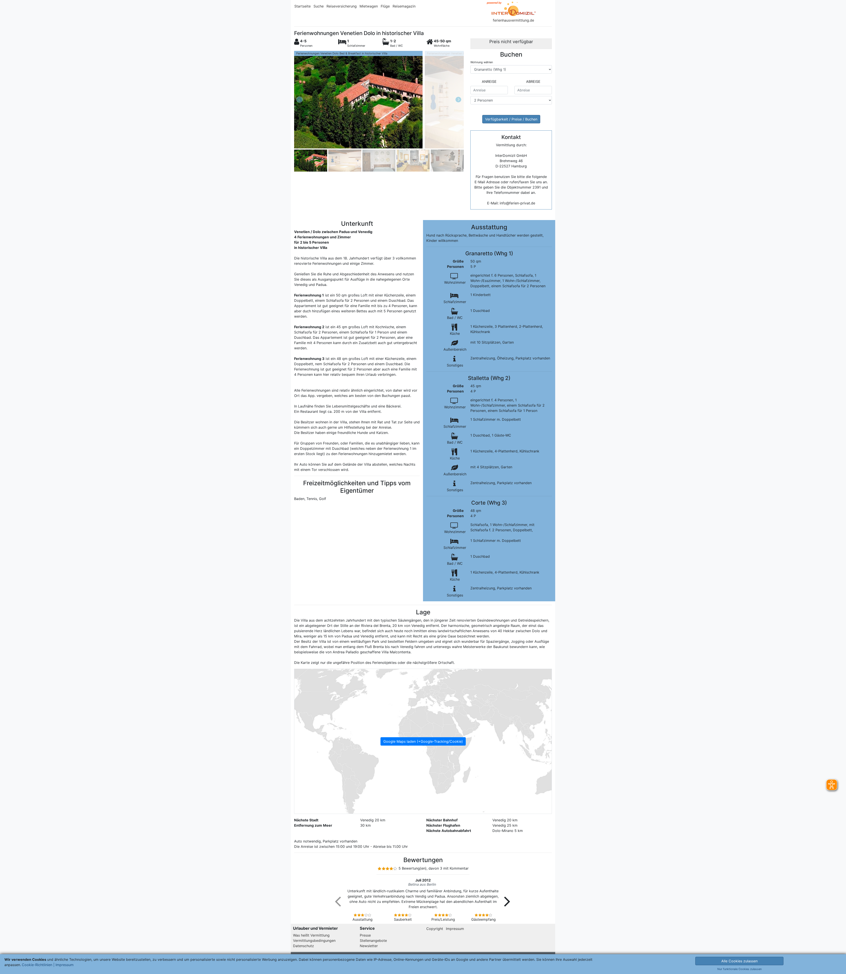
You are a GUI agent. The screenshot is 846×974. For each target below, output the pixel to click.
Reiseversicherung (342, 6)
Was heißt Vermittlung (311, 935)
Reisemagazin (404, 6)
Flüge (385, 6)
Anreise (489, 81)
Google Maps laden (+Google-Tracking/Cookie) (423, 741)
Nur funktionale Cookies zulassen (739, 969)
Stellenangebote (373, 940)
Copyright (434, 928)
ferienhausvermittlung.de (513, 20)
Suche (319, 6)
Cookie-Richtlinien (37, 965)
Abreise (533, 81)
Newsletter (369, 946)
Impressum (455, 928)
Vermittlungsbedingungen (314, 940)
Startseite (302, 6)
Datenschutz (303, 946)
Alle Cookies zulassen (739, 961)
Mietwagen (369, 6)
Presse (365, 935)
